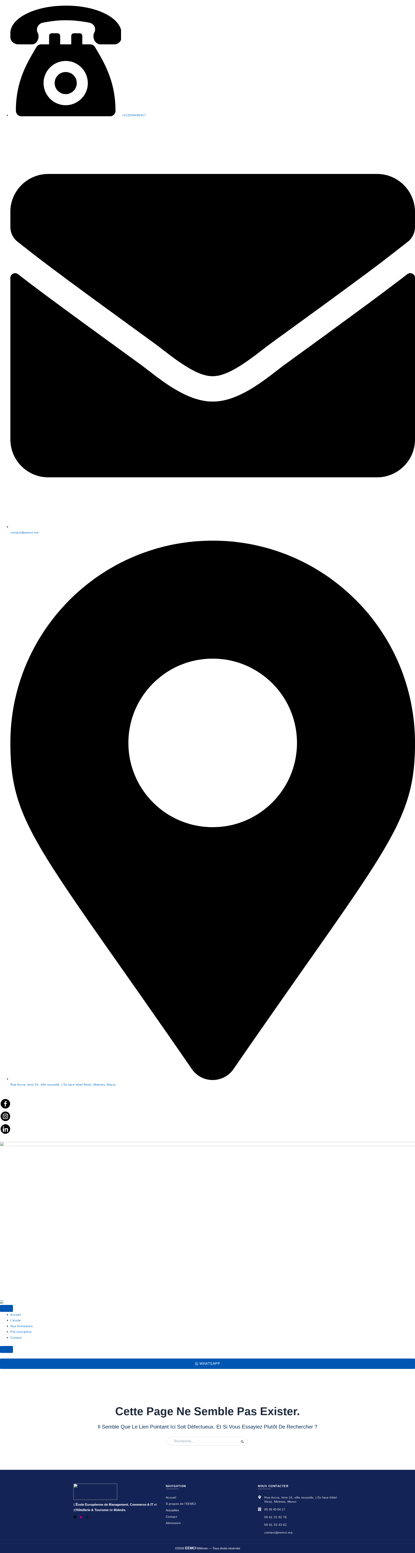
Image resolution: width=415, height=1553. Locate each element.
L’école (15, 1320)
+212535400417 (133, 115)
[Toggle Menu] (6, 1308)
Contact (16, 1337)
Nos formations (21, 1326)
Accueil (15, 1314)
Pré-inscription (21, 1331)
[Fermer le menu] (6, 1349)
